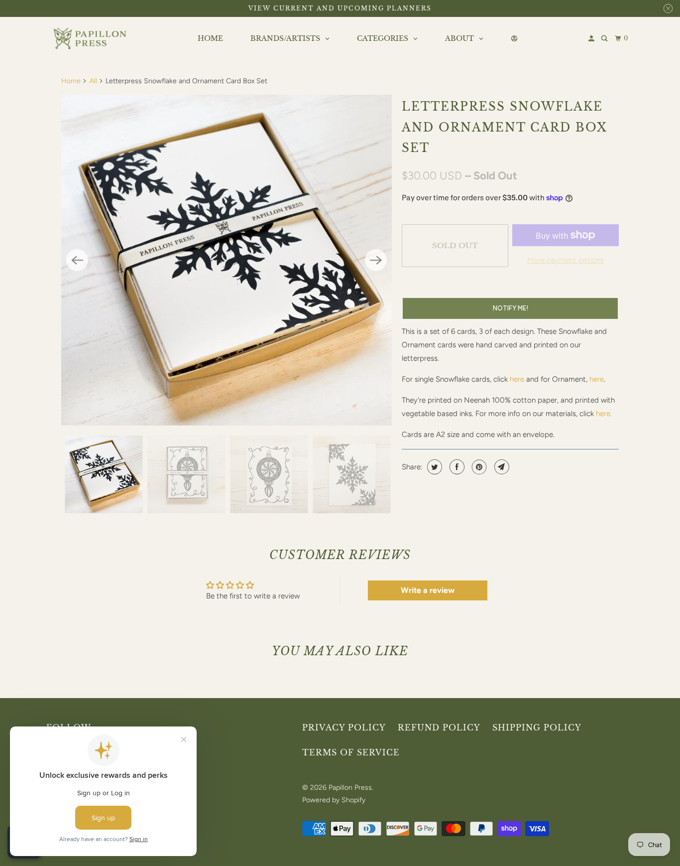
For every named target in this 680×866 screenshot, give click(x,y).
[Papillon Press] (91, 39)
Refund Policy (439, 727)
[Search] (605, 38)
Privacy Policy (344, 727)
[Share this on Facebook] (455, 466)
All (93, 81)
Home (71, 81)
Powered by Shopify (333, 800)
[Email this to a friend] (500, 466)
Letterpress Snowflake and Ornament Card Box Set (504, 127)
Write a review (427, 590)
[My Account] (592, 38)
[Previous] (77, 260)
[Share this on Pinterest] (478, 466)
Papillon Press (350, 787)
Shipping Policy (536, 727)
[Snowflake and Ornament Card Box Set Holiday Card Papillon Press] (226, 260)
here (517, 379)
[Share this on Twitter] (433, 466)
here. (604, 413)
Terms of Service (351, 752)
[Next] (376, 260)
